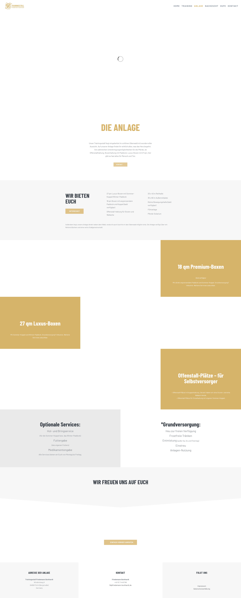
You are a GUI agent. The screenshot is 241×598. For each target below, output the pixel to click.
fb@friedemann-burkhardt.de (120, 585)
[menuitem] (178, 6)
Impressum (202, 586)
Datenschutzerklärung (201, 589)
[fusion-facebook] (200, 579)
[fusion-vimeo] (203, 579)
